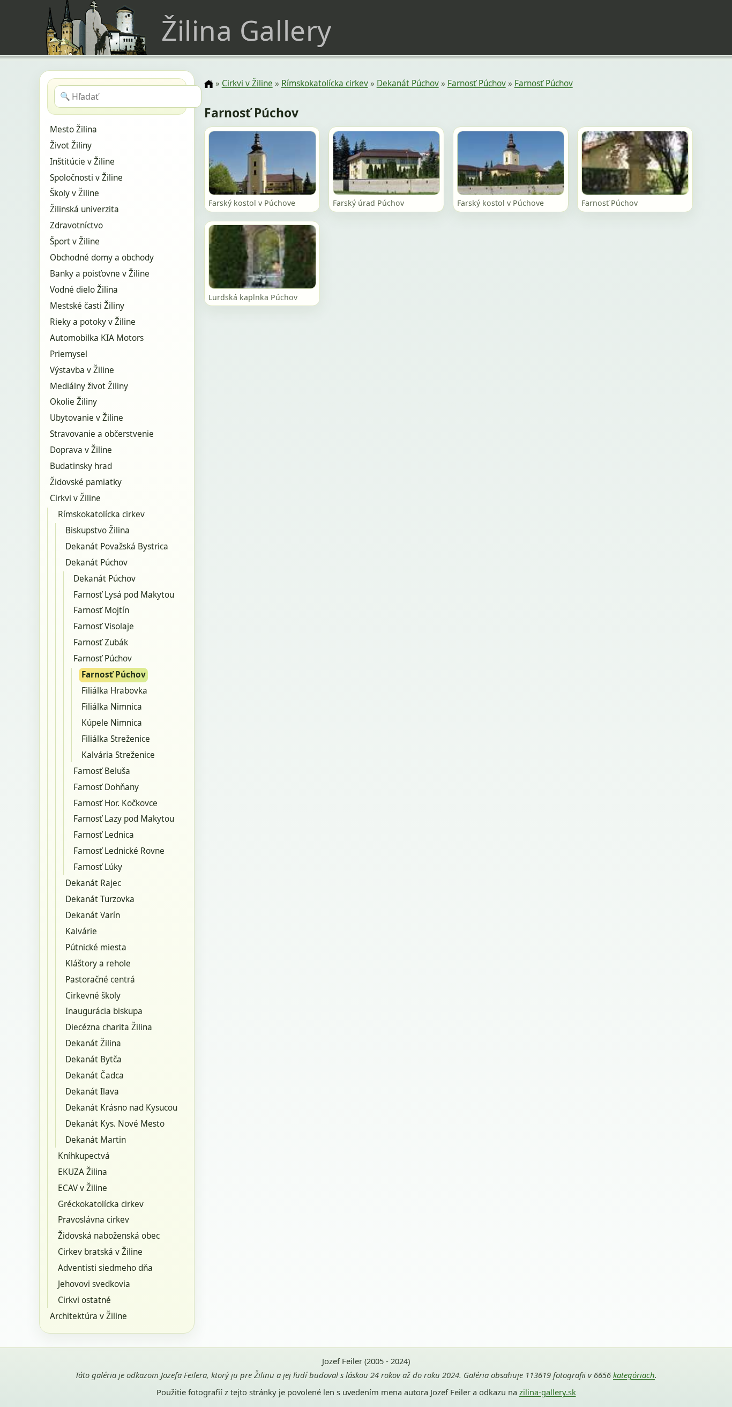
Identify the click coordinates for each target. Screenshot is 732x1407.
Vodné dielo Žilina (84, 289)
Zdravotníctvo (76, 225)
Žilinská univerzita (84, 209)
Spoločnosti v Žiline (86, 177)
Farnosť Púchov (102, 658)
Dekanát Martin (95, 1139)
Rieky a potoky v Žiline (93, 321)
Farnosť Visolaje (103, 626)
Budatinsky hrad (81, 466)
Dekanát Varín (92, 915)
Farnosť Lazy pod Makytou (123, 818)
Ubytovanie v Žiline (86, 417)
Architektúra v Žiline (88, 1316)
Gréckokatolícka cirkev (101, 1204)
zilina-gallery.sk (547, 1392)
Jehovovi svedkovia (94, 1284)
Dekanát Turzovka (100, 899)
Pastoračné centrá (100, 979)
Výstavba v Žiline (82, 370)
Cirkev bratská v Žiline (100, 1251)
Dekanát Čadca (94, 1075)
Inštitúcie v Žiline (82, 161)
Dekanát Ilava (92, 1091)
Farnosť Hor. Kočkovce (115, 803)
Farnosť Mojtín (101, 610)
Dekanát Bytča (93, 1059)
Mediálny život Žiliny (89, 386)
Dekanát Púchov (96, 562)
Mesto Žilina (73, 129)
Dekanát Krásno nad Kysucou (121, 1107)
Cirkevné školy (93, 995)
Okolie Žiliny (73, 401)
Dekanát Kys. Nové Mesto (115, 1123)
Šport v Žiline (75, 241)
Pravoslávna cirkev (93, 1219)
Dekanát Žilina (93, 1043)
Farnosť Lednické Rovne (119, 851)
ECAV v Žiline (82, 1188)
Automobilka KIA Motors (97, 338)
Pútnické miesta (95, 947)
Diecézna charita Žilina (108, 1027)
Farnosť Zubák (100, 642)
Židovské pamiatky (86, 482)
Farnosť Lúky (97, 867)
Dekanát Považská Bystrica (116, 546)
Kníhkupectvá (84, 1156)
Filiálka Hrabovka (114, 690)
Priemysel (68, 354)
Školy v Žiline (74, 193)
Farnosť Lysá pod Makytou (123, 594)
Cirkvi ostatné (84, 1300)
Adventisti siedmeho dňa (105, 1268)
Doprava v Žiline (81, 450)
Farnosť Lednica (103, 834)
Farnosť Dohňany (106, 787)
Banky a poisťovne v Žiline (100, 273)
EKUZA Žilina (82, 1172)
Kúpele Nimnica (111, 722)
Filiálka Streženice (115, 739)
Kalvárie (81, 931)
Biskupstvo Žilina (97, 530)
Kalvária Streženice (118, 755)
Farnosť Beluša (101, 771)
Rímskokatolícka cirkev (101, 514)
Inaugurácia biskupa (104, 1011)
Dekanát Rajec (93, 883)
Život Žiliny (71, 145)
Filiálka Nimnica (111, 706)
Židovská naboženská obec (109, 1235)
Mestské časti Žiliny (87, 305)
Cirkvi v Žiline (75, 498)
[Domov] (208, 84)
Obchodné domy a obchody (102, 257)
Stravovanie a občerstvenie (102, 434)
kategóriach (634, 1374)
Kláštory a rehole (98, 963)
